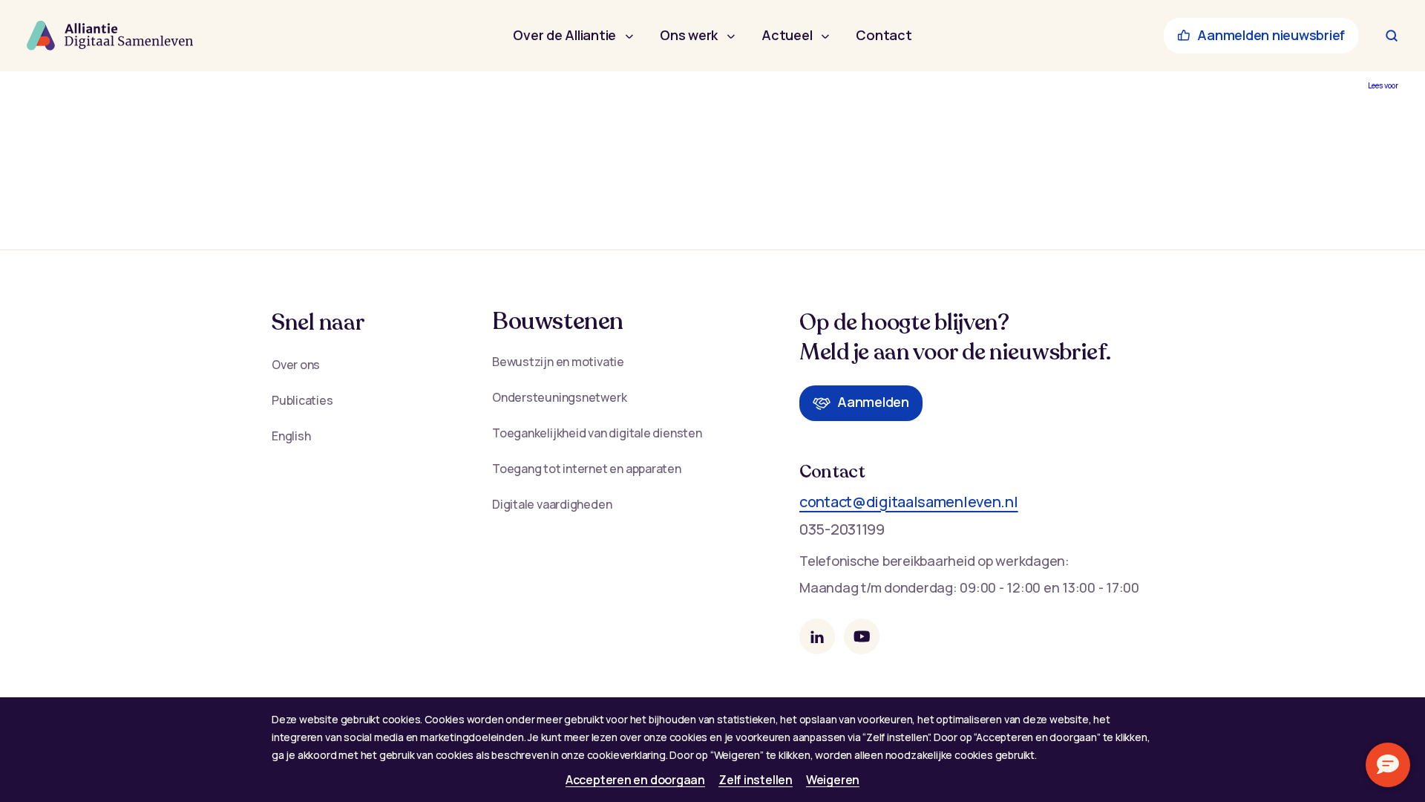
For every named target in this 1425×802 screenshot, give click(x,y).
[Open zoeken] (1392, 35)
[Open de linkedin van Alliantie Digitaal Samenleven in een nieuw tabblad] (817, 636)
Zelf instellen (755, 780)
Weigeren (832, 780)
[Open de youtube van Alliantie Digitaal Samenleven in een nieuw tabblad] (861, 636)
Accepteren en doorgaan (635, 780)
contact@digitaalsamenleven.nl (908, 502)
